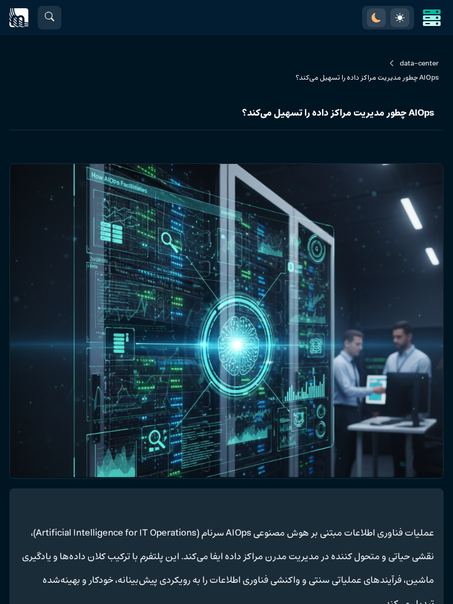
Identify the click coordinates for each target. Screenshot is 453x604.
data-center (419, 63)
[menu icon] (432, 18)
